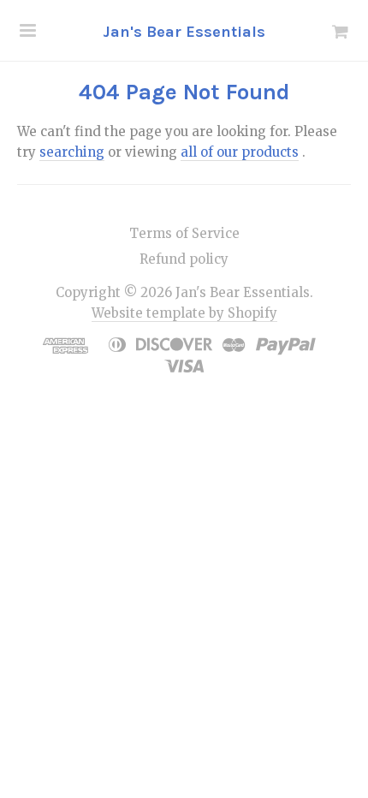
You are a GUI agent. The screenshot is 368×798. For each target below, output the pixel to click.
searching (71, 152)
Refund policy (184, 259)
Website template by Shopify (184, 313)
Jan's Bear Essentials (184, 31)
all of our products (240, 152)
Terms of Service (184, 233)
